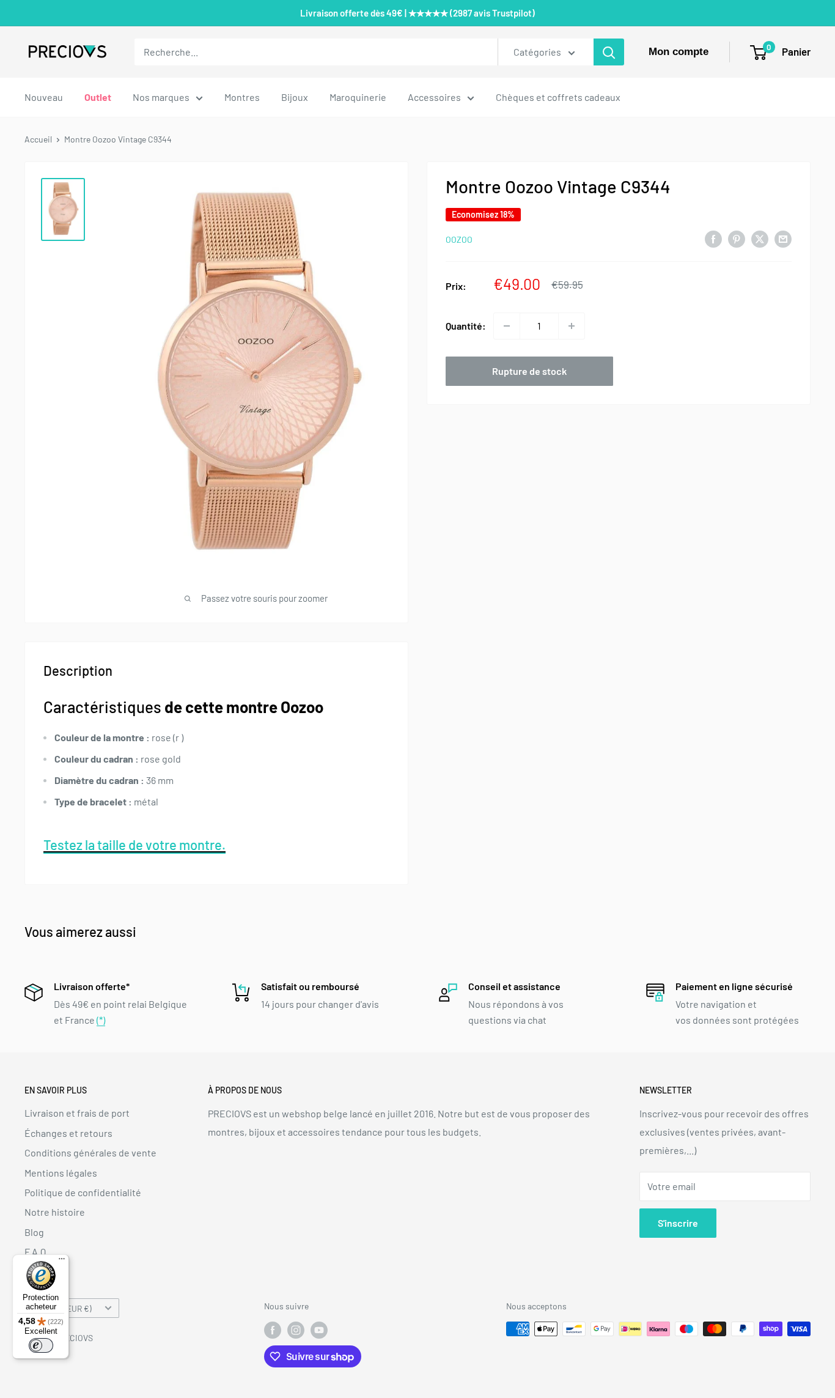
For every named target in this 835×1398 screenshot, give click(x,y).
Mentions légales (60, 1172)
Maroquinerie (357, 97)
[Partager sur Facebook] (713, 238)
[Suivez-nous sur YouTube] (319, 1330)
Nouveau (43, 97)
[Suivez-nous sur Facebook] (272, 1330)
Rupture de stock (529, 371)
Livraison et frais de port (77, 1113)
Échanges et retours (68, 1133)
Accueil (38, 139)
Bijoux (294, 97)
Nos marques (161, 97)
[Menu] (61, 1261)
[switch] (41, 1345)
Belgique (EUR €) (61, 1308)
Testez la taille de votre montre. (134, 844)
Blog (34, 1232)
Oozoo (459, 239)
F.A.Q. (36, 1251)
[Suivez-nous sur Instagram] (295, 1330)
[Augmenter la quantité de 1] (571, 326)
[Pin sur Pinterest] (736, 238)
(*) (101, 1020)
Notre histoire (54, 1212)
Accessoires (434, 97)
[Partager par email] (783, 238)
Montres (242, 97)
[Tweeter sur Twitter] (759, 238)
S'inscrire (678, 1223)
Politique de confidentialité (82, 1192)
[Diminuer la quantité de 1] (507, 326)
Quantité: (466, 325)
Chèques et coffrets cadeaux (558, 97)
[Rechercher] (609, 52)
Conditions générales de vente (90, 1152)
